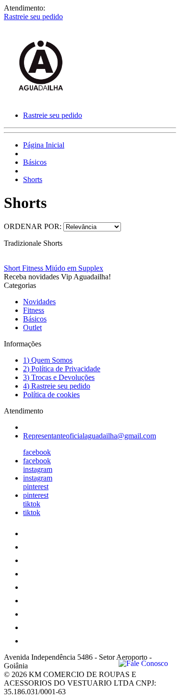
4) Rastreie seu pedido (56, 386)
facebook (37, 452)
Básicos (35, 162)
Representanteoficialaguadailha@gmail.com (89, 436)
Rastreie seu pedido (33, 16)
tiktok (31, 504)
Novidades (39, 302)
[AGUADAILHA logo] (40, 99)
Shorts (32, 179)
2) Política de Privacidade (61, 369)
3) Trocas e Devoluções (59, 377)
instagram (37, 469)
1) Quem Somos (47, 360)
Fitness (33, 310)
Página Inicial (43, 145)
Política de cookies (51, 394)
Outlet (32, 327)
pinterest (35, 486)
